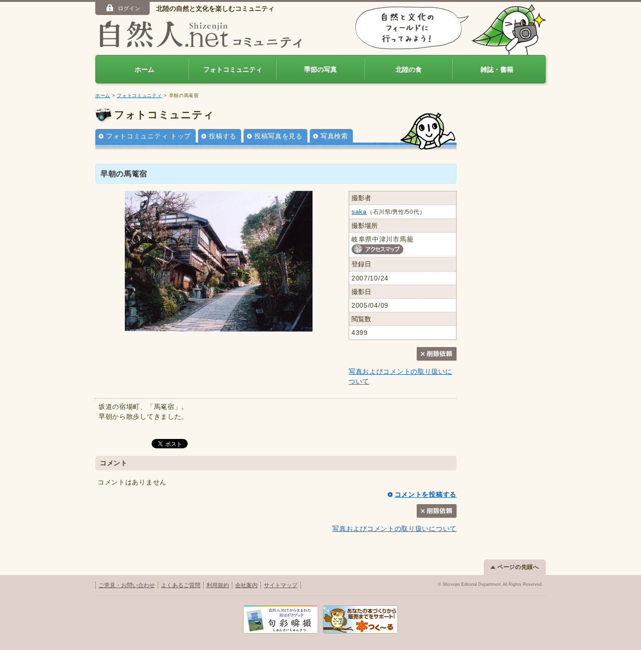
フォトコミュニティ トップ (148, 136)
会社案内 (246, 585)
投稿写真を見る (278, 136)
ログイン (129, 8)
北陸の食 (409, 69)
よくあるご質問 (180, 585)
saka (359, 211)
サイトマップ (281, 585)
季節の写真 (320, 69)
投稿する (223, 136)
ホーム (144, 69)
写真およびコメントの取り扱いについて (394, 528)
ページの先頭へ (518, 567)
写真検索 (334, 136)
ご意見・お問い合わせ (127, 585)
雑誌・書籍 (497, 69)
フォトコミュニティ (232, 69)
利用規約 (217, 585)
